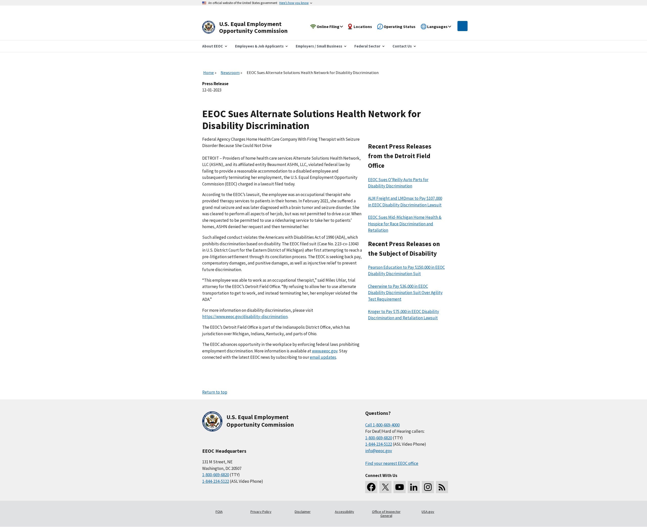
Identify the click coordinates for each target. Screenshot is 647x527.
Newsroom (230, 72)
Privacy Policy (260, 511)
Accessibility (344, 511)
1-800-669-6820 (215, 474)
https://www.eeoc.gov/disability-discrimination (245, 316)
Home (208, 72)
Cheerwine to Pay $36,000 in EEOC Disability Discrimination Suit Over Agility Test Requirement (405, 292)
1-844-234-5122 (215, 481)
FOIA (219, 511)
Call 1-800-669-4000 (382, 425)
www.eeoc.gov (324, 351)
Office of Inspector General (386, 513)
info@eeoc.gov (378, 450)
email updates (323, 357)
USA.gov (428, 511)
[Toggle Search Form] (462, 26)
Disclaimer (303, 511)
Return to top (214, 392)
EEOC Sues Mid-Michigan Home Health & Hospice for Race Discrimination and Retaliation (405, 223)
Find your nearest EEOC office (391, 463)
